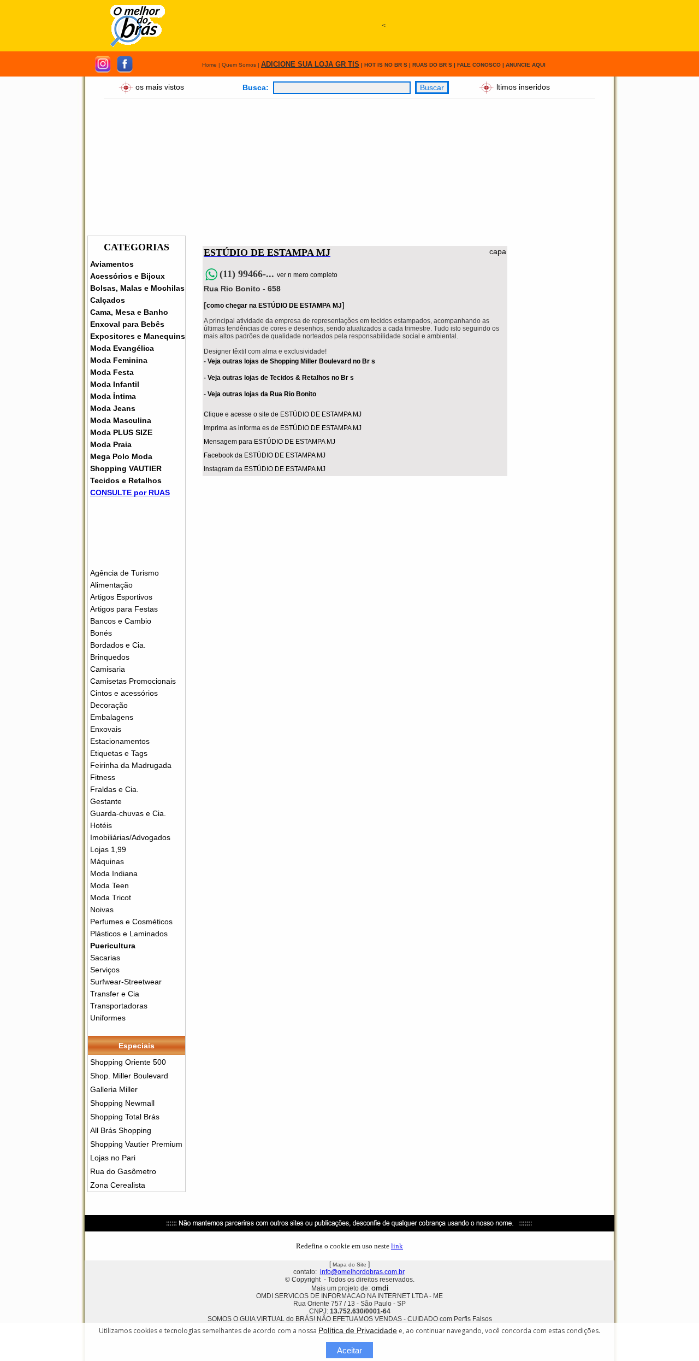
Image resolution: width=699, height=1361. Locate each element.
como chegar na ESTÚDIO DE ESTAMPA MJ (274, 305)
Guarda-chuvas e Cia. (128, 813)
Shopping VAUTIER (126, 468)
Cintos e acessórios (124, 693)
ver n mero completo (307, 275)
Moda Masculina (120, 420)
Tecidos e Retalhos (126, 480)
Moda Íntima (113, 396)
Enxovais (105, 729)
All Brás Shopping (120, 1130)
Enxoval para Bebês (127, 324)
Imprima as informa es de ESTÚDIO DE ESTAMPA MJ (283, 428)
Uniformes (108, 1017)
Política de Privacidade (357, 1330)
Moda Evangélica (122, 348)
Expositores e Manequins (137, 336)
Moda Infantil (114, 384)
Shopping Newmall (122, 1103)
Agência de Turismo (124, 572)
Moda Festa (112, 372)
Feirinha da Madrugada (130, 765)
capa (497, 251)
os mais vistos (159, 86)
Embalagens (111, 717)
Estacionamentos (120, 741)
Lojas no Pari (112, 1157)
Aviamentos (112, 264)
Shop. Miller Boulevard (129, 1075)
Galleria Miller (114, 1089)
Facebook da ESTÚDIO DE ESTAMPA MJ (264, 455)
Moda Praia (111, 444)
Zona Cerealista (117, 1185)
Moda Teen (109, 885)
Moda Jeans (112, 408)
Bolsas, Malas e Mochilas (137, 288)
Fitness (102, 777)
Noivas (102, 909)
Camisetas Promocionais (133, 681)
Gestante (106, 801)
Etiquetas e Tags (118, 753)
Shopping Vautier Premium (136, 1144)
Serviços (105, 969)
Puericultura (112, 945)
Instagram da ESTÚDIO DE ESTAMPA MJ (264, 469)
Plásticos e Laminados (129, 933)
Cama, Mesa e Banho (129, 312)
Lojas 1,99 (108, 849)
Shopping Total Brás (124, 1116)
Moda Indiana (114, 873)
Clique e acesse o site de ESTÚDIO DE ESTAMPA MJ (283, 414)
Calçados (107, 300)
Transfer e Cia (114, 993)
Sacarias (105, 957)
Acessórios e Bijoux (127, 276)
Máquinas (107, 861)
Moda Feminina (118, 360)
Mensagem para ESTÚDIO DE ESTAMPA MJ (269, 441)
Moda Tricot (110, 897)
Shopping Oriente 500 (128, 1062)
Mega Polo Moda (121, 456)
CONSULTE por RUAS (130, 492)
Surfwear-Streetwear (126, 981)
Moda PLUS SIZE (121, 432)
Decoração (109, 705)
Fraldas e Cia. (114, 789)
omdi (379, 1287)
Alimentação (111, 584)
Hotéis (101, 825)
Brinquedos (109, 657)
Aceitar (349, 1350)
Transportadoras (118, 1005)
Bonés (101, 633)
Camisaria (107, 669)
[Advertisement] (383, 74)
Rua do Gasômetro (123, 1171)
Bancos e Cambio (120, 621)
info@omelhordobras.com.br (362, 1272)
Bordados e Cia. (118, 645)
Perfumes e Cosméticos (131, 921)
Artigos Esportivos (121, 596)
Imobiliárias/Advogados (130, 837)
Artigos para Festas (124, 609)
